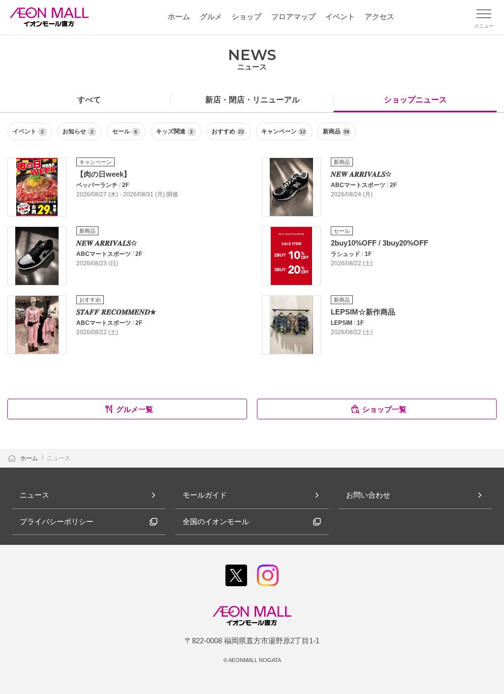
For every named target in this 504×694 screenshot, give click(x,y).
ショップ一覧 (384, 409)
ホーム (29, 458)
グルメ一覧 (134, 409)
